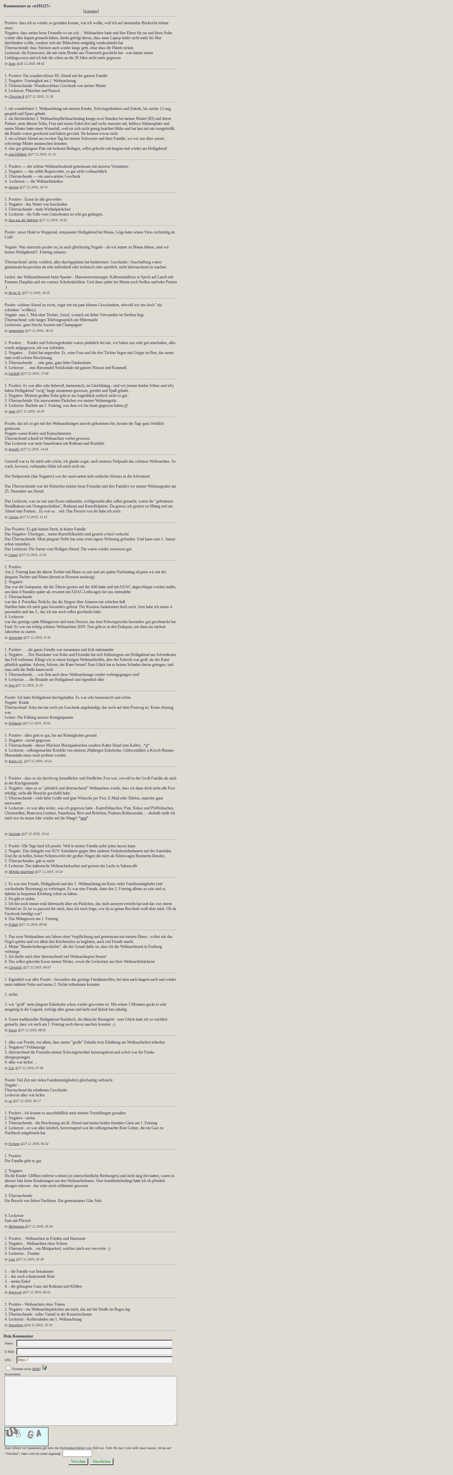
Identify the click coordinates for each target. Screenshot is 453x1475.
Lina (12, 1259)
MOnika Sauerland (21, 872)
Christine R (16, 96)
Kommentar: (13, 1374)
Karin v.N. (16, 761)
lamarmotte (16, 330)
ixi (10, 1101)
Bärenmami (17, 1226)
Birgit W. (15, 293)
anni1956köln (18, 154)
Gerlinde (14, 834)
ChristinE (15, 967)
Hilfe (36, 1369)
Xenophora (16, 1325)
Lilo (11, 1068)
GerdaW (14, 373)
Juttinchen (15, 637)
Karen (13, 1030)
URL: (8, 1360)
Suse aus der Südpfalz (23, 220)
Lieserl (13, 555)
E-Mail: (10, 1351)
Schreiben (91, 11)
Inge (12, 685)
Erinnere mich (21, 1369)
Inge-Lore (15, 1292)
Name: (9, 1343)
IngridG (14, 449)
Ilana (12, 63)
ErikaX (13, 924)
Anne (12, 411)
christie (14, 187)
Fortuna (14, 1144)
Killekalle (15, 723)
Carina (13, 517)
